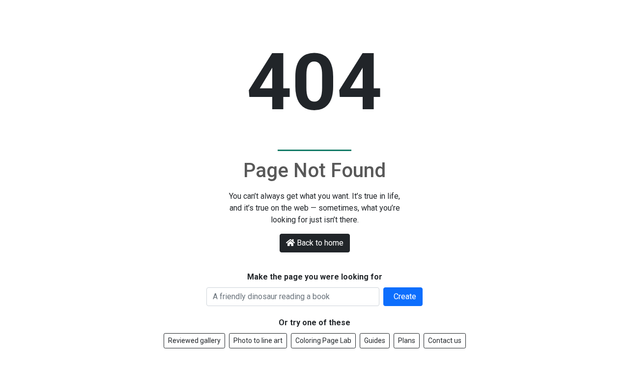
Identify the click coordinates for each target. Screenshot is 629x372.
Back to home (320, 243)
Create (404, 296)
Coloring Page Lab (323, 340)
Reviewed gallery (194, 340)
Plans (406, 340)
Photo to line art (258, 340)
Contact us (444, 340)
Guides (374, 340)
